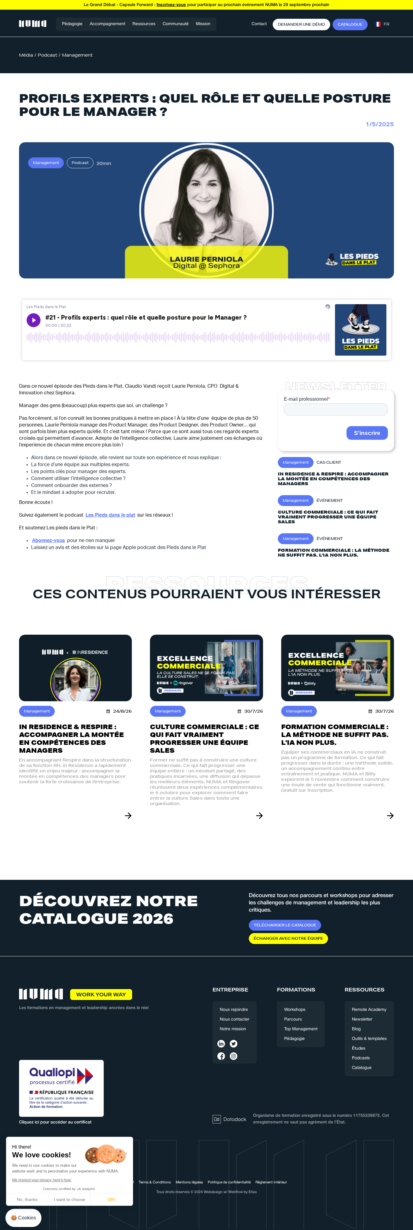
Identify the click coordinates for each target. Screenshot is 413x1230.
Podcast (47, 55)
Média (26, 55)
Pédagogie (72, 24)
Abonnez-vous (48, 540)
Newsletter (362, 1019)
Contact (259, 24)
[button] (107, 24)
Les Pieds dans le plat (110, 515)
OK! (112, 1199)
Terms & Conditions (155, 1182)
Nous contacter (234, 1019)
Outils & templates (369, 1039)
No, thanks (27, 1199)
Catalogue (362, 1068)
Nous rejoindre (234, 1010)
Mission (203, 24)
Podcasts (361, 1058)
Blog (356, 1029)
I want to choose (69, 1199)
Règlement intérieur (271, 1182)
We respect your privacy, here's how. (41, 1180)
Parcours (293, 1019)
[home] (32, 24)
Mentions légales (189, 1182)
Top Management (300, 1029)
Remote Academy (369, 1010)
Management (77, 55)
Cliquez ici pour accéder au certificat (55, 1122)
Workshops (294, 1010)
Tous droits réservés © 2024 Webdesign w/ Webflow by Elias (206, 1192)
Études (358, 1049)
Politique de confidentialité (229, 1182)
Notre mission (233, 1029)
